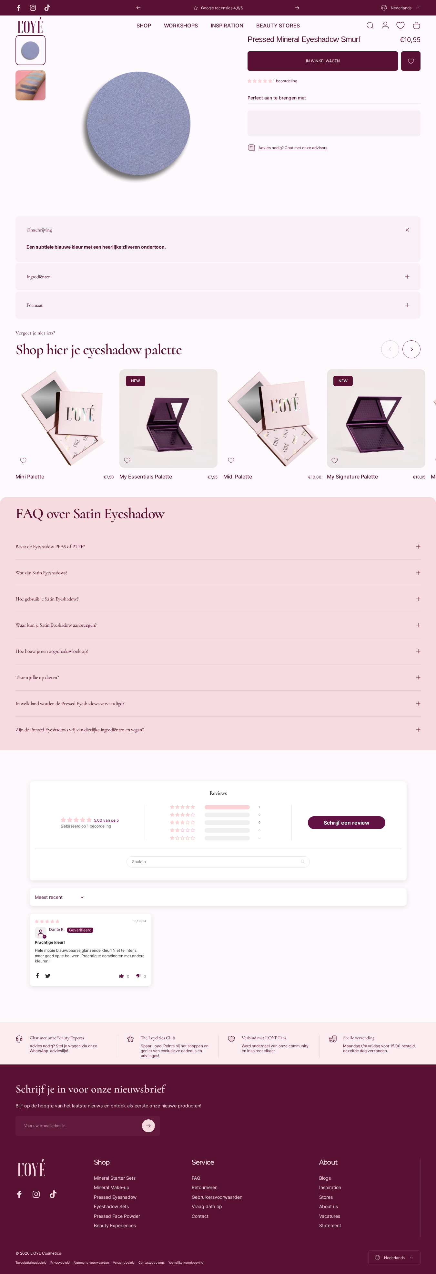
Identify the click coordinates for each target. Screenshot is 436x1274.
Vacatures (329, 1216)
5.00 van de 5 (106, 820)
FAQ (196, 1178)
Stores (326, 1197)
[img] (47, 921)
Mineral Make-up (111, 1187)
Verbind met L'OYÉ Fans (264, 1038)
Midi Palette (237, 476)
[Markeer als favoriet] (23, 460)
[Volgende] (297, 7)
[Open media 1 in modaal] (139, 123)
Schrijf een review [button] (347, 822)
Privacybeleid (60, 1262)
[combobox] (401, 7)
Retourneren (205, 1187)
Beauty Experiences (115, 1225)
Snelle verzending (358, 1038)
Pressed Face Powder (117, 1216)
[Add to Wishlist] (411, 61)
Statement (330, 1225)
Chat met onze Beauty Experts (57, 1038)
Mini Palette (29, 476)
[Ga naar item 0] (30, 50)
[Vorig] (138, 7)
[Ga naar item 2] (30, 85)
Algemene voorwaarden (91, 1262)
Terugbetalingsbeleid (30, 1262)
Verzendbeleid (124, 1262)
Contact (200, 1216)
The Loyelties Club (158, 1038)
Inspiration (330, 1187)
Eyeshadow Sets (111, 1206)
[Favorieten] (400, 25)
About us (328, 1206)
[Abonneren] (148, 1125)
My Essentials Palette (145, 476)
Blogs (325, 1178)
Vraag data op (207, 1206)
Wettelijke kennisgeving (185, 1262)
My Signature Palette (352, 476)
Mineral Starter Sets (115, 1178)
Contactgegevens (151, 1262)
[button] (260, 81)
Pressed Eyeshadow (115, 1197)
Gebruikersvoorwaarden (217, 1197)
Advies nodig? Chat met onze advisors (293, 147)
